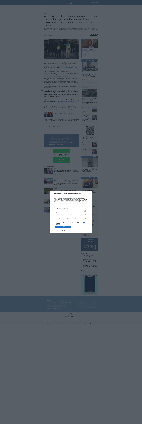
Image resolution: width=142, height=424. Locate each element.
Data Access (71, 230)
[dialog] (71, 212)
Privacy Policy (77, 230)
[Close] (90, 193)
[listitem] (71, 208)
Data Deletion (64, 230)
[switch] (84, 211)
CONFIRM (63, 226)
